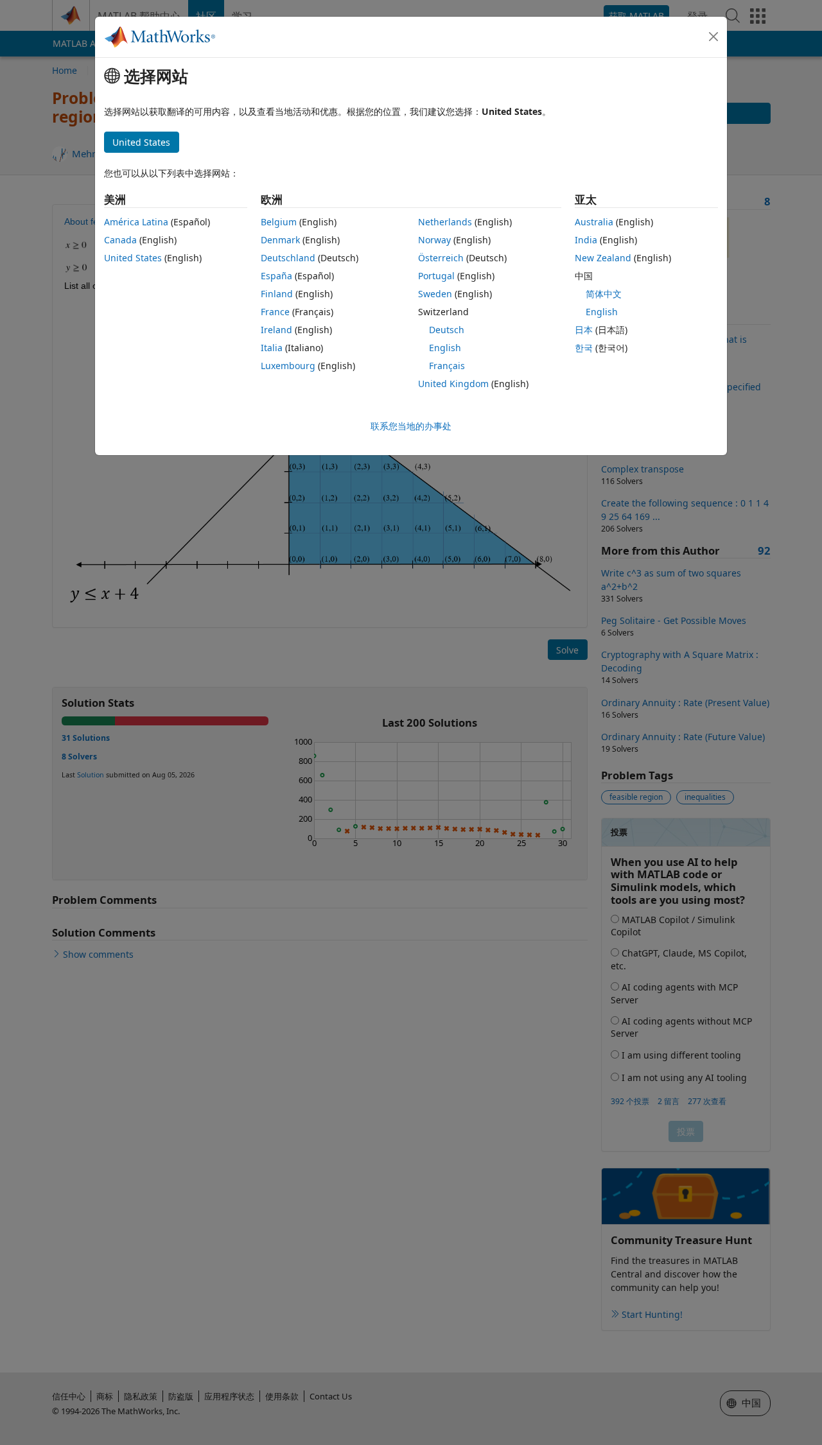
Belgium (279, 222)
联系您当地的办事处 (411, 426)
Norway (434, 240)
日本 (584, 330)
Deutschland (288, 258)
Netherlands (445, 222)
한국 (584, 348)
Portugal (436, 276)
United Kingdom (453, 383)
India (586, 240)
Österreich (441, 258)
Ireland (276, 330)
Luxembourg (288, 365)
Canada (120, 240)
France (275, 312)
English (445, 348)
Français (447, 365)
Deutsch (446, 330)
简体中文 (604, 294)
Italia (272, 348)
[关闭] (713, 37)
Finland (277, 294)
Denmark (280, 240)
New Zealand (603, 258)
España (276, 276)
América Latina (136, 222)
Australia (594, 222)
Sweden (435, 294)
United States (133, 258)
